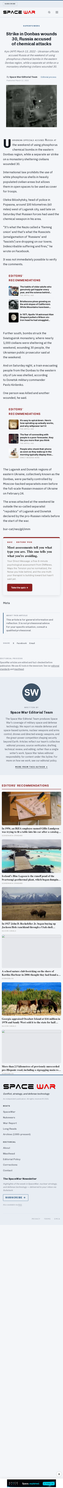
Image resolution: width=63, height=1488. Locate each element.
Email (32, 643)
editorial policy (48, 760)
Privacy (36, 1219)
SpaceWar (9, 1111)
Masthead (9, 1153)
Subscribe (10, 4)
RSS (20, 1205)
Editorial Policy (11, 1159)
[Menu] (57, 12)
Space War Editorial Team (23, 76)
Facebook (22, 643)
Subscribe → (15, 1197)
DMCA (57, 1219)
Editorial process (48, 77)
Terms (47, 1219)
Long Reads (10, 1128)
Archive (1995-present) (17, 1134)
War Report (10, 1123)
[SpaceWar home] (19, 12)
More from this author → (31, 767)
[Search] (49, 12)
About (6, 1147)
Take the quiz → (19, 587)
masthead (19, 669)
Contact (7, 1170)
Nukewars (9, 1117)
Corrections (10, 1164)
